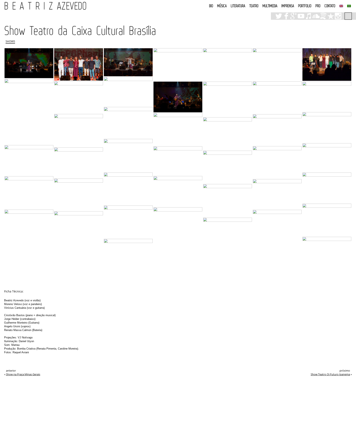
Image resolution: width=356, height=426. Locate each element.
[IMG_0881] (227, 133)
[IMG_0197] (277, 194)
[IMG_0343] (227, 233)
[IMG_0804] (78, 97)
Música (222, 5)
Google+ (293, 16)
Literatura (238, 5)
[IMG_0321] (326, 252)
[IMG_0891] (277, 129)
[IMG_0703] (227, 64)
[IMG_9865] (177, 129)
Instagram (338, 16)
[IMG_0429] (177, 242)
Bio (211, 5)
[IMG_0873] (177, 97)
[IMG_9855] (78, 130)
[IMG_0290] (29, 192)
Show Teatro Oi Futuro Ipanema (330, 374)
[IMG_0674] (326, 64)
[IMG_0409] (177, 191)
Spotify (323, 16)
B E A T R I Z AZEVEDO (45, 5)
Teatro (253, 5)
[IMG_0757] (177, 64)
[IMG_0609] (29, 111)
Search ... (348, 16)
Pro (317, 5)
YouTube (301, 16)
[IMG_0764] (128, 62)
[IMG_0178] (277, 162)
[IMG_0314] (227, 200)
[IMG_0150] (78, 162)
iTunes (308, 16)
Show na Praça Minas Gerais (23, 374)
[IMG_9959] (227, 99)
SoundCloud (316, 16)
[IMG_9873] (128, 122)
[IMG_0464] (128, 221)
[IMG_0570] (326, 188)
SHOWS (10, 41)
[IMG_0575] (326, 157)
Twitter (278, 16)
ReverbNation (330, 16)
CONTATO (329, 5)
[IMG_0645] (227, 167)
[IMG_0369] (78, 227)
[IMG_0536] (29, 160)
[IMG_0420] (29, 226)
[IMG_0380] (277, 245)
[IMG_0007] (128, 255)
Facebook (286, 16)
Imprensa (287, 5)
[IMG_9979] (29, 63)
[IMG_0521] (326, 220)
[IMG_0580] (128, 155)
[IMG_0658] (128, 91)
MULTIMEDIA (269, 5)
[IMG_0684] (277, 64)
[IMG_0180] (78, 194)
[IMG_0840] (277, 97)
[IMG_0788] (78, 64)
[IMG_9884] (326, 96)
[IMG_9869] (326, 127)
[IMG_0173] (177, 160)
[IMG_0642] (128, 189)
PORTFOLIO (304, 5)
